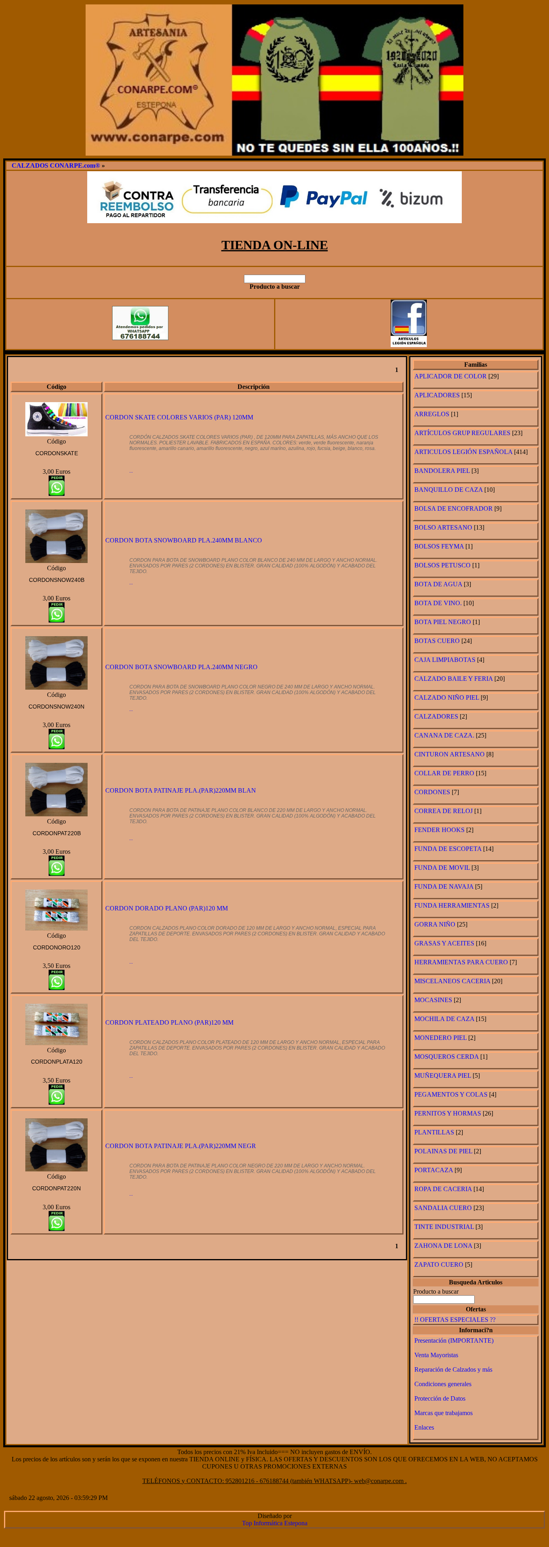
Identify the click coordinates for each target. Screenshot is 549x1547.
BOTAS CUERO (437, 640)
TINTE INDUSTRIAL (444, 1226)
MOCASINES (433, 999)
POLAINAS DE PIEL (443, 1151)
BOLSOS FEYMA (439, 546)
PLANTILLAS (434, 1132)
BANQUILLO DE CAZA (448, 489)
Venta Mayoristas (436, 1355)
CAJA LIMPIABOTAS (444, 659)
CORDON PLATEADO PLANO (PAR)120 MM (169, 1022)
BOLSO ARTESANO (444, 527)
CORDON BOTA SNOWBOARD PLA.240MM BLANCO (183, 540)
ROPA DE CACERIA (443, 1188)
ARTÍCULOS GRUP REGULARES (463, 432)
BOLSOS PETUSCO (442, 565)
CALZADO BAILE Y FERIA (453, 678)
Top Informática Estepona (274, 1523)
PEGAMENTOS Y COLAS (451, 1094)
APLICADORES (437, 395)
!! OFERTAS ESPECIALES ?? (455, 1319)
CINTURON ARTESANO (449, 754)
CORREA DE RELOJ (443, 810)
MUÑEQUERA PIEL (442, 1075)
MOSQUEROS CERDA (447, 1056)
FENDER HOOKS (439, 829)
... (131, 471)
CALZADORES (436, 716)
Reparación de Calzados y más (453, 1369)
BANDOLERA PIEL (442, 470)
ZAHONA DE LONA (443, 1245)
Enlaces (424, 1427)
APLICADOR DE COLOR (450, 376)
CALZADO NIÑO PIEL (446, 697)
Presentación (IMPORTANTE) (454, 1340)
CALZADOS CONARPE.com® (56, 165)
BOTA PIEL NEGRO (442, 621)
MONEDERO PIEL (440, 1037)
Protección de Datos (439, 1398)
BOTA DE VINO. (438, 603)
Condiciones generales (442, 1384)
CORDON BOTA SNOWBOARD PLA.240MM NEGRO (181, 667)
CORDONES (432, 792)
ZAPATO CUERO (438, 1264)
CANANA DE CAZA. (444, 735)
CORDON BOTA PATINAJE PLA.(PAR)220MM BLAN (180, 790)
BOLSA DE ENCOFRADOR (453, 508)
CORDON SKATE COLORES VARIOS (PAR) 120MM (179, 417)
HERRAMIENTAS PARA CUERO (461, 962)
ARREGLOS (431, 414)
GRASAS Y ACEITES (444, 943)
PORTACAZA (433, 1170)
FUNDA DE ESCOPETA (447, 848)
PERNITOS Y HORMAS (447, 1113)
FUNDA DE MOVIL (442, 867)
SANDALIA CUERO (443, 1207)
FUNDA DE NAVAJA (443, 886)
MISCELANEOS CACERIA (452, 981)
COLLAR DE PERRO (444, 773)
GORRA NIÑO (434, 924)
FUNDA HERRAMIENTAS (452, 905)
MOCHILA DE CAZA (444, 1018)
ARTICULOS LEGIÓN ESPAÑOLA (463, 451)
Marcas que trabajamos (443, 1412)
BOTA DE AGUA (438, 584)
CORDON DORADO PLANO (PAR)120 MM (166, 908)
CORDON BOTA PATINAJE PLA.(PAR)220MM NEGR (180, 1145)
